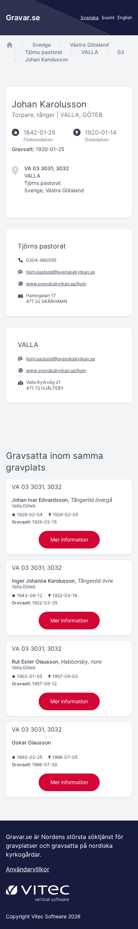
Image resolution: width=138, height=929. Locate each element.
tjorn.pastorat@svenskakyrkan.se (60, 272)
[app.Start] (9, 45)
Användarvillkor (27, 869)
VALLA (89, 52)
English (124, 17)
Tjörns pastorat (43, 52)
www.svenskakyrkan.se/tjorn (56, 283)
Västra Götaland (89, 45)
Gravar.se (23, 17)
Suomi (108, 17)
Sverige (41, 45)
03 (120, 52)
